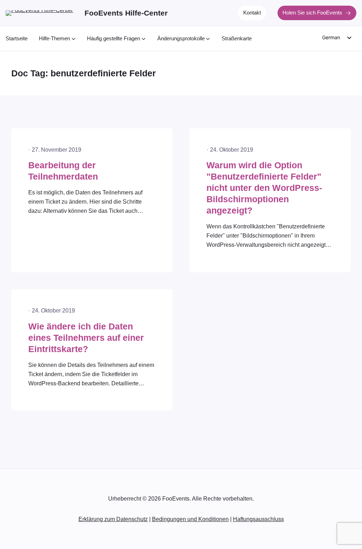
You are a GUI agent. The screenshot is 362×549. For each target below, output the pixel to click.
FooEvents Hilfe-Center (126, 13)
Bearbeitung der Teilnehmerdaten (63, 170)
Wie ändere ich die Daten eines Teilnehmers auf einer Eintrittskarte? (86, 338)
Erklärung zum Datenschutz (113, 519)
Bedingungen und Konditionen (190, 519)
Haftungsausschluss (258, 519)
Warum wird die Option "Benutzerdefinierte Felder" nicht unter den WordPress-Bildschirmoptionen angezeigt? (264, 187)
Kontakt (252, 13)
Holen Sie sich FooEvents (312, 13)
